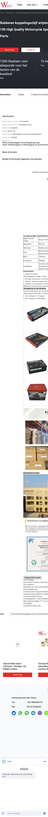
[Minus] (44, 761)
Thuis (2, 13)
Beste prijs (9, 50)
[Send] (45, 813)
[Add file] (3, 813)
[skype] (33, 713)
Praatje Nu (30, 50)
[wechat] (27, 713)
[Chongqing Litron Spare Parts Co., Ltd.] (6, 4)
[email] (14, 713)
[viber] (40, 713)
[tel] (14, 720)
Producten (10, 13)
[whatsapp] (20, 713)
